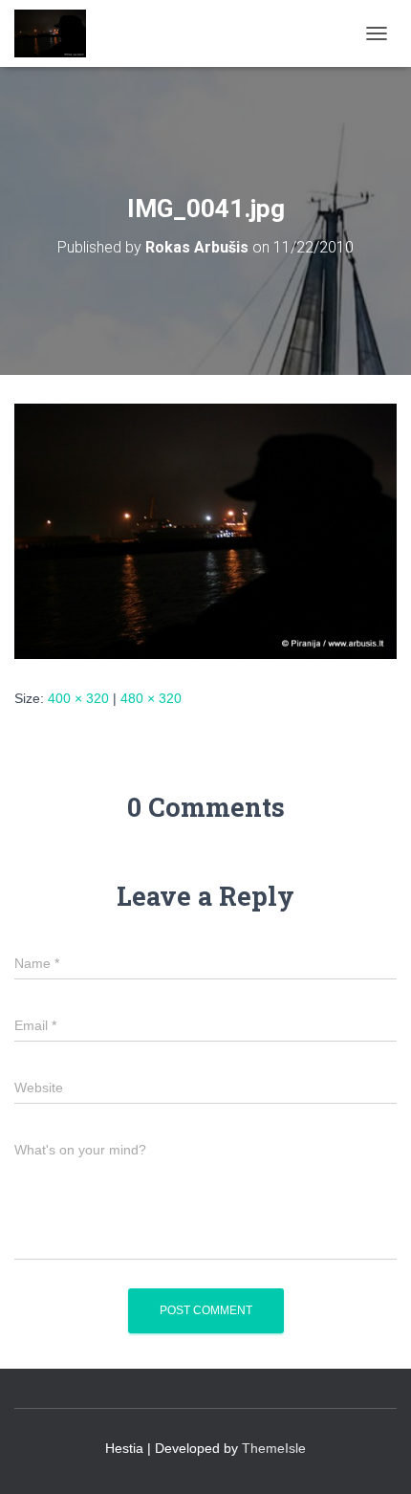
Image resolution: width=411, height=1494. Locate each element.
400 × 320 (78, 698)
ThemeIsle (274, 1448)
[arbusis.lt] (57, 33)
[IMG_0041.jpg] (205, 530)
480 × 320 (151, 698)
